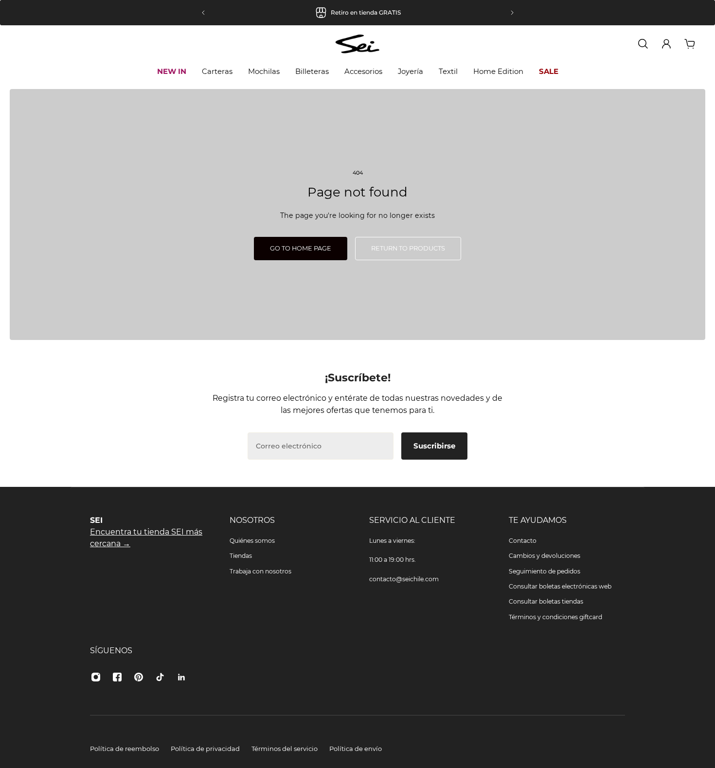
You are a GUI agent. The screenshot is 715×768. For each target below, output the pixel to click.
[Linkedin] (181, 677)
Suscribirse (434, 445)
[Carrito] (689, 43)
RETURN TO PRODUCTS (408, 248)
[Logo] (357, 44)
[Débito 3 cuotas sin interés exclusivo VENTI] (402, 12)
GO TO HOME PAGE (300, 248)
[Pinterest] (138, 677)
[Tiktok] (160, 677)
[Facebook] (117, 677)
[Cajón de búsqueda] (643, 43)
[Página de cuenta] (666, 43)
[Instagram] (96, 677)
